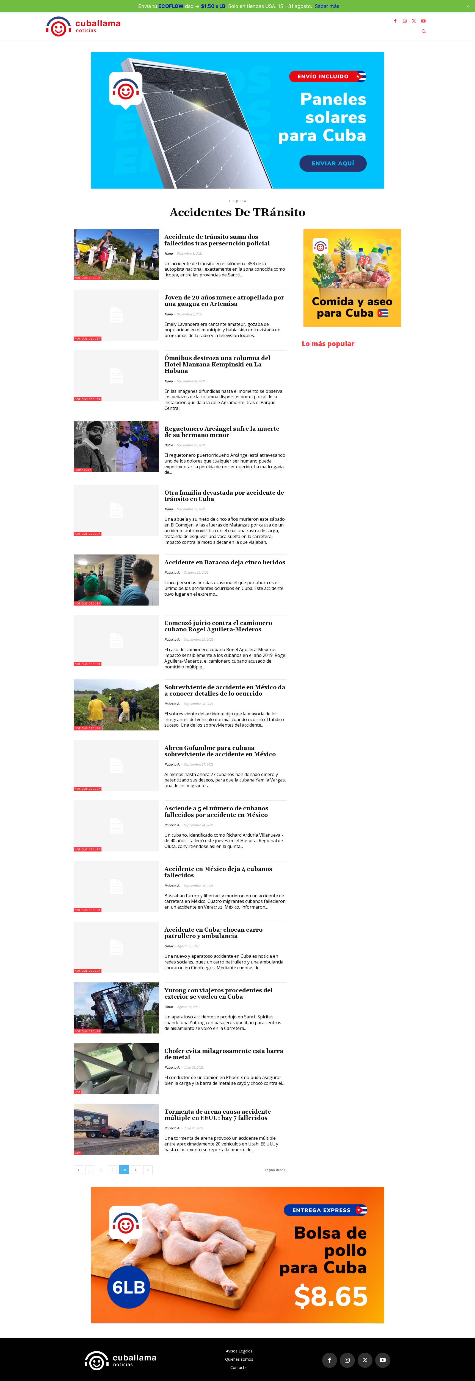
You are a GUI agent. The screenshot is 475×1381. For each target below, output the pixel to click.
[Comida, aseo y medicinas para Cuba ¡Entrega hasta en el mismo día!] (352, 278)
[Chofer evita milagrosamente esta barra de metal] (116, 1068)
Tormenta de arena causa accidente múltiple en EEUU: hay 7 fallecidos (217, 1115)
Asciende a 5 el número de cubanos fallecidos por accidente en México (216, 812)
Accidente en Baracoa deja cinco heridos (224, 562)
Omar (168, 946)
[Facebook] (395, 21)
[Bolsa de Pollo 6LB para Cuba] (237, 1255)
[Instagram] (404, 21)
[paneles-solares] (237, 120)
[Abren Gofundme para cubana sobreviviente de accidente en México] (116, 765)
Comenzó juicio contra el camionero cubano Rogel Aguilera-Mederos (218, 626)
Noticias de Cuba (87, 278)
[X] (414, 21)
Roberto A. (172, 572)
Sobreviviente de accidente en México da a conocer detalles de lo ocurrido (224, 690)
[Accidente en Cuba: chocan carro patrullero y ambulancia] (116, 947)
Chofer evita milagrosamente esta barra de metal (223, 1054)
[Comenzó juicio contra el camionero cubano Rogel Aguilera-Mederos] (116, 640)
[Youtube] (423, 21)
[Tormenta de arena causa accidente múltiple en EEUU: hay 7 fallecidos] (116, 1129)
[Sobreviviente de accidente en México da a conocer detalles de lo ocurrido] (116, 704)
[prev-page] (78, 1169)
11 (136, 1170)
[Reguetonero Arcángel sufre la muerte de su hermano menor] (116, 446)
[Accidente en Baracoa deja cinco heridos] (116, 580)
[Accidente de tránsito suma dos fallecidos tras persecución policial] (116, 254)
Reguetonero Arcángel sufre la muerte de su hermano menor (221, 432)
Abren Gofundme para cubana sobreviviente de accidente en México (220, 751)
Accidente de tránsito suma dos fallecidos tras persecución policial (217, 240)
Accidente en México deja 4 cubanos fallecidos (218, 872)
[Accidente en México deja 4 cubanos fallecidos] (116, 886)
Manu (168, 253)
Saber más (327, 6)
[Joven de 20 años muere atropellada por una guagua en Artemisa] (116, 315)
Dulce (168, 445)
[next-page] (148, 1169)
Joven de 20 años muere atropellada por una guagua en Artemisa (224, 301)
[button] (423, 31)
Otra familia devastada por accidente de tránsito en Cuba (224, 496)
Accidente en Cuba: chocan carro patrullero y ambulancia (213, 933)
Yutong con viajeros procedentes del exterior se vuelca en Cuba (218, 994)
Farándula (83, 470)
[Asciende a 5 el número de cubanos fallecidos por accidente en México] (116, 825)
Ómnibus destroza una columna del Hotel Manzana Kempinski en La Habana (217, 365)
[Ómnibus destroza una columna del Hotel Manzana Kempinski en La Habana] (116, 375)
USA (77, 1092)
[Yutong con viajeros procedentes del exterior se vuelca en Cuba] (116, 1007)
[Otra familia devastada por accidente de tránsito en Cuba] (116, 510)
